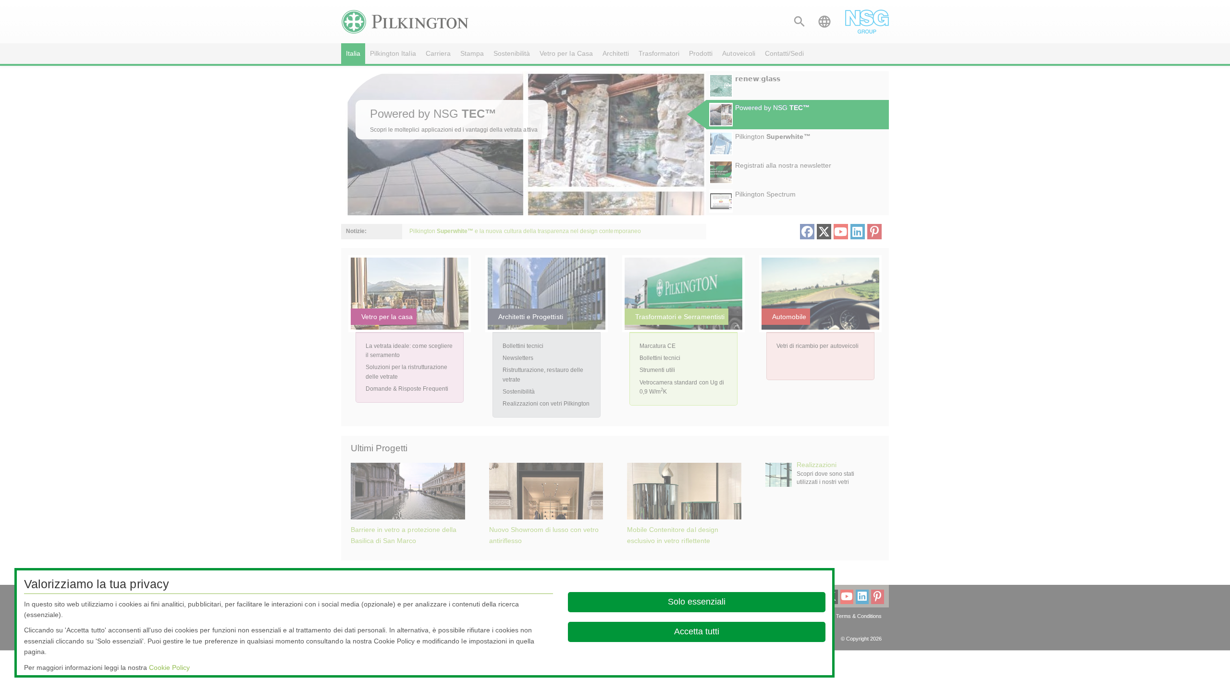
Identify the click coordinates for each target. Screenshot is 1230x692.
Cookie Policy (169, 667)
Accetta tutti (696, 631)
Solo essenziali (697, 601)
